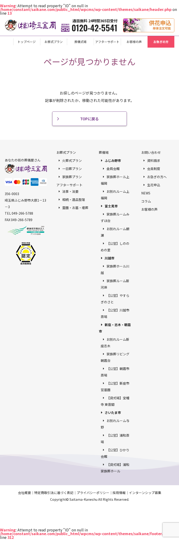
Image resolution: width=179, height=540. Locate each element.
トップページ (26, 41)
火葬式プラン (72, 160)
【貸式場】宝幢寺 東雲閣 (115, 401)
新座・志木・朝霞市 (115, 328)
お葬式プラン (54, 41)
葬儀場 (104, 152)
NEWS (145, 193)
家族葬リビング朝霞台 (115, 357)
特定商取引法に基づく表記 (53, 492)
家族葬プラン (72, 176)
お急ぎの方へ (157, 176)
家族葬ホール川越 (115, 269)
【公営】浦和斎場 (115, 438)
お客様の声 (134, 41)
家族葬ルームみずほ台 (115, 217)
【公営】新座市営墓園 (115, 386)
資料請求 (153, 160)
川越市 (109, 258)
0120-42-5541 (94, 27)
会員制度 (153, 168)
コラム (146, 201)
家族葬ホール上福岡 (115, 180)
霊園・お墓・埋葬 (75, 207)
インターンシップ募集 (145, 492)
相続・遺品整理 (73, 199)
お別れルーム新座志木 (115, 342)
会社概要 (24, 492)
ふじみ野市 (113, 160)
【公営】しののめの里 (115, 246)
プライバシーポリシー (93, 492)
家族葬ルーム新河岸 (115, 284)
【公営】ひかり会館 (115, 453)
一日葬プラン (72, 168)
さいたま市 (113, 412)
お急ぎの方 (161, 41)
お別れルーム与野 (115, 423)
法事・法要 (70, 191)
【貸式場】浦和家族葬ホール (115, 467)
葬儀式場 (80, 41)
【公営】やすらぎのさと (115, 298)
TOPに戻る (89, 118)
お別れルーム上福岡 (115, 194)
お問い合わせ (151, 152)
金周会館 (113, 168)
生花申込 (153, 185)
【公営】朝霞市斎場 (115, 371)
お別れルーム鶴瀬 (115, 232)
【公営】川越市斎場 (115, 313)
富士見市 (111, 206)
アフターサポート (107, 41)
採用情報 (119, 492)
